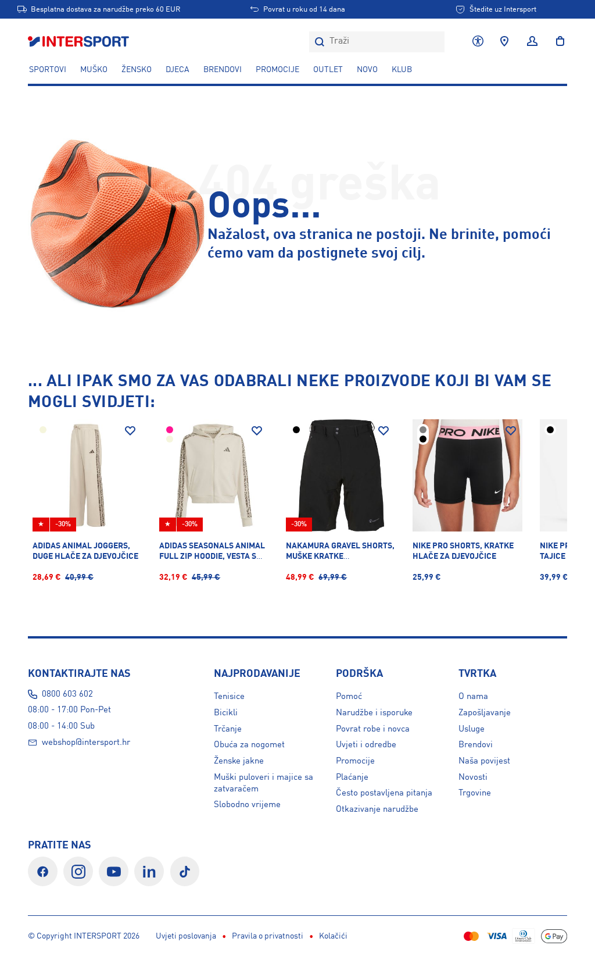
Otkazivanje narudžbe (377, 809)
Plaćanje (352, 777)
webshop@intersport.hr (86, 742)
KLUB (402, 70)
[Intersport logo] (79, 42)
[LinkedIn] (149, 871)
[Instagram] (78, 871)
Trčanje (228, 729)
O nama (473, 696)
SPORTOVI (47, 70)
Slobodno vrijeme (247, 804)
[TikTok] (185, 871)
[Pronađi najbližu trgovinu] (504, 42)
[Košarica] (556, 42)
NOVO (367, 70)
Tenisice (229, 696)
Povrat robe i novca (373, 729)
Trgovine (474, 793)
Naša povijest (484, 761)
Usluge (471, 729)
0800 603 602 (67, 694)
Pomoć (349, 696)
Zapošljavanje (484, 713)
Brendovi (222, 70)
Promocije (355, 761)
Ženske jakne (239, 761)
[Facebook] (43, 871)
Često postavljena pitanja (384, 793)
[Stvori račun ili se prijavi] (532, 42)
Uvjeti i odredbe (366, 745)
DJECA (177, 70)
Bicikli (226, 713)
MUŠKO (93, 70)
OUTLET (328, 70)
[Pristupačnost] (477, 42)
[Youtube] (113, 871)
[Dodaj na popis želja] (130, 431)
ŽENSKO (136, 70)
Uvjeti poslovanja (186, 936)
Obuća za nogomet (249, 745)
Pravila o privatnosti (267, 936)
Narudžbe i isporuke (374, 713)
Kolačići (333, 936)
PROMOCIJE (277, 70)
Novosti (473, 777)
